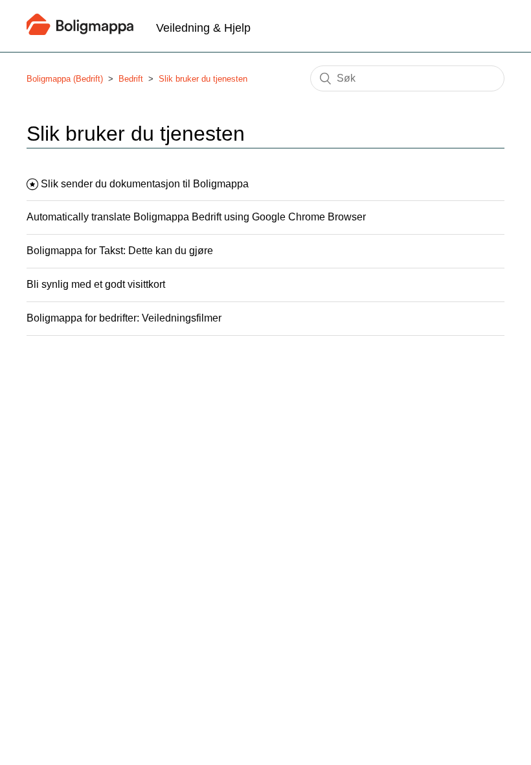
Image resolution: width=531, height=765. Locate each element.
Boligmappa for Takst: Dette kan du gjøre (120, 250)
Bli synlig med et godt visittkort (96, 284)
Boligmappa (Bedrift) (65, 79)
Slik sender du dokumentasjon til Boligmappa (145, 183)
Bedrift (131, 79)
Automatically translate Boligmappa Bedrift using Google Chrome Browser (196, 216)
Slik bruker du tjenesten (203, 79)
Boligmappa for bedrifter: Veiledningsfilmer (124, 318)
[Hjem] (80, 31)
